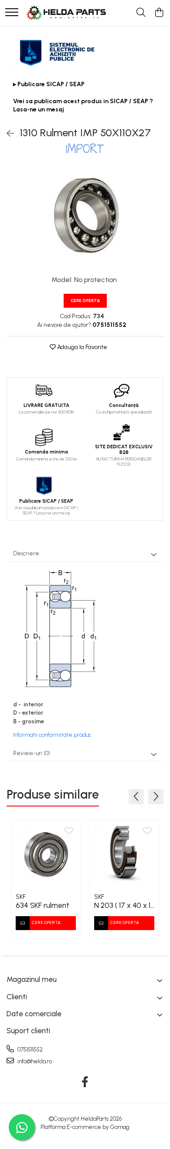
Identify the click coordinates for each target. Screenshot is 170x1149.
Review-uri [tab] (31, 753)
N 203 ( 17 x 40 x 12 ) (124, 905)
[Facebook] (85, 1082)
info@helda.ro (34, 1061)
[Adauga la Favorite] (69, 831)
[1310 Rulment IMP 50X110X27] (85, 215)
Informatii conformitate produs (52, 735)
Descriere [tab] (26, 553)
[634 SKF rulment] (46, 854)
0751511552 (29, 1049)
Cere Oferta (85, 300)
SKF (21, 897)
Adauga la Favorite (81, 347)
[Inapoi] (6, 133)
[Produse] (12, 13)
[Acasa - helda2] (66, 13)
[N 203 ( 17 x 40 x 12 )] (124, 854)
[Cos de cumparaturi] (158, 13)
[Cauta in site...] (141, 13)
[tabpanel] (85, 215)
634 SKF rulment (42, 905)
